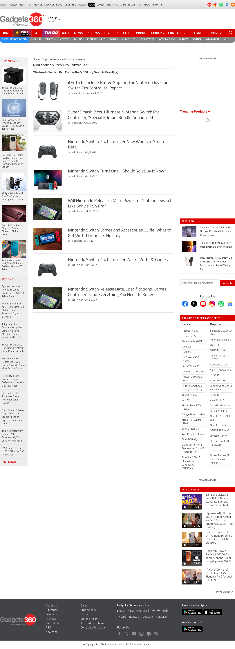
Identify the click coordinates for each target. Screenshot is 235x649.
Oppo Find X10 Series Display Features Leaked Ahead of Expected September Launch (13, 417)
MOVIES (38, 4)
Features (111, 33)
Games (101, 4)
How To (64, 39)
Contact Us (52, 623)
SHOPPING (112, 4)
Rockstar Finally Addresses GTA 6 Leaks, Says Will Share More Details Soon (13, 364)
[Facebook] (185, 304)
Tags (44, 59)
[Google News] (230, 304)
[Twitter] (194, 304)
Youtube (134, 633)
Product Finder (149, 33)
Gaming (77, 39)
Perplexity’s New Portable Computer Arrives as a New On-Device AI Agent (13, 381)
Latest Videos (191, 489)
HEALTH (82, 4)
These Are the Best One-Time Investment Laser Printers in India (13, 348)
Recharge (196, 33)
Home (6, 33)
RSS (48, 627)
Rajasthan (134, 4)
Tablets (183, 39)
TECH (92, 4)
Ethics (84, 614)
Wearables (212, 39)
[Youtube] (203, 304)
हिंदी (30, 4)
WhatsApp (149, 633)
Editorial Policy (89, 619)
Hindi (131, 611)
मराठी (165, 611)
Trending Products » (195, 111)
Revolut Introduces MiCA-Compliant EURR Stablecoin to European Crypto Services (13, 310)
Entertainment (96, 39)
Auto (66, 33)
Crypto (113, 39)
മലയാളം (134, 617)
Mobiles (36, 39)
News (78, 33)
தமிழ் (146, 611)
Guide (127, 33)
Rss (156, 633)
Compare (175, 33)
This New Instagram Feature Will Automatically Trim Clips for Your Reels (12, 436)
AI (37, 33)
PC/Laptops (147, 39)
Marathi (157, 4)
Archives (51, 619)
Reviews (93, 33)
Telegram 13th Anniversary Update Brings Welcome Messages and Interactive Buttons (12, 331)
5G (225, 39)
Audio (125, 39)
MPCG (146, 4)
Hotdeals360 (167, 39)
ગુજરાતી (121, 617)
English (121, 611)
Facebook (119, 633)
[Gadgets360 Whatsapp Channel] (221, 304)
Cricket (49, 4)
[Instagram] (212, 304)
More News (10, 462)
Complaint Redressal (93, 627)
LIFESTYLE (70, 4)
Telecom (51, 39)
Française (161, 617)
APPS (123, 4)
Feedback (51, 614)
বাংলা (138, 611)
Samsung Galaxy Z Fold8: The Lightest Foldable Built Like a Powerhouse (216, 231)
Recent (8, 279)
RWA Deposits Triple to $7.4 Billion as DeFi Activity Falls (13, 451)
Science (197, 39)
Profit (23, 4)
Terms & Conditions (92, 623)
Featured (188, 221)
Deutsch (148, 617)
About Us (51, 605)
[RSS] (233, 5)
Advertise (51, 632)
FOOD (59, 4)
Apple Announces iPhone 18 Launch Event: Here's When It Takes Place (13, 291)
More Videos (223, 591)
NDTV (3, 4)
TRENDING (10, 61)
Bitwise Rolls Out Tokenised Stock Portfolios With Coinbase (11, 398)
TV (134, 39)
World (12, 4)
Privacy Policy (88, 610)
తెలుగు (156, 610)
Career (84, 605)
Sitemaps (52, 610)
